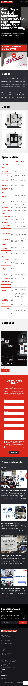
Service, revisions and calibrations (8, 661)
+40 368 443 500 (6, 640)
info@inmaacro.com (8, 643)
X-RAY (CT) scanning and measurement (9, 660)
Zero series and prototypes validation (9, 667)
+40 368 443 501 (6, 642)
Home (2, 647)
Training (2, 650)
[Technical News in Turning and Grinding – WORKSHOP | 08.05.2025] (14, 544)
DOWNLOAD (5, 370)
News (2, 651)
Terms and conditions (5, 677)
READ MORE (4, 500)
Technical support (5, 664)
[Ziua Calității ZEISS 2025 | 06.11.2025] (14, 512)
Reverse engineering (5, 663)
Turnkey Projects (4, 665)
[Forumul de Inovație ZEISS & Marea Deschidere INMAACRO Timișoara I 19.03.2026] (14, 479)
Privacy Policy (4, 678)
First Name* (6, 399)
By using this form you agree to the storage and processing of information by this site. (15, 442)
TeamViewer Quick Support (7, 653)
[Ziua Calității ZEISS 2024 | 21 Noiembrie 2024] (14, 577)
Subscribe (23, 622)
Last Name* (6, 405)
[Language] (21, 2)
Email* (5, 423)
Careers (2, 672)
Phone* (5, 417)
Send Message (14, 452)
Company (6, 411)
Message (5, 429)
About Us (3, 671)
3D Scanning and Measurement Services (9, 659)
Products (3, 649)
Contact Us (3, 654)
